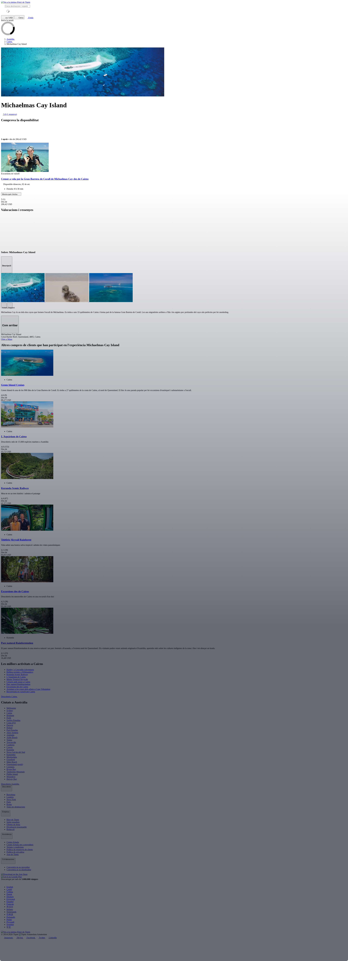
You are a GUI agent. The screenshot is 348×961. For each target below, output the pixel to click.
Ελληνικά (11, 899)
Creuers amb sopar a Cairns (18, 682)
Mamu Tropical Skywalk (17, 679)
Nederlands (11, 912)
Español (10, 901)
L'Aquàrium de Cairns (16, 677)
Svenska (10, 924)
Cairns (9, 713)
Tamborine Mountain (16, 772)
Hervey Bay (12, 779)
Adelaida (10, 735)
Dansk (9, 894)
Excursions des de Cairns (17, 687)
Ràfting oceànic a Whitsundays (20, 672)
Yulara (9, 740)
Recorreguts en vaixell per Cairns (21, 691)
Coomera (10, 767)
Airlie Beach (12, 737)
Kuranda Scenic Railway (17, 674)
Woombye (11, 776)
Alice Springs (12, 732)
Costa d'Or (11, 723)
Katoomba (11, 754)
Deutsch (10, 897)
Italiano (10, 909)
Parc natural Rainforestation (18, 684)
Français (10, 904)
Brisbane (10, 715)
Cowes (10, 747)
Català (9, 889)
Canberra (10, 745)
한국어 (10, 907)
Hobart (10, 728)
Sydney (10, 710)
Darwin (10, 725)
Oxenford (11, 759)
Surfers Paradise (13, 720)
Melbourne (11, 708)
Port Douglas (12, 730)
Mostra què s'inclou (10, 194)
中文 (9, 927)
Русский (10, 922)
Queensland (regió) (15, 764)
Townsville (11, 742)
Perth (9, 718)
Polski (9, 919)
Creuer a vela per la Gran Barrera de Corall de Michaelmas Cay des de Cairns (44, 178)
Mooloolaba (12, 757)
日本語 (10, 914)
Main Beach (12, 762)
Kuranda (10, 750)
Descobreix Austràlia (10, 784)
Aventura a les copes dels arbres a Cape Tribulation (28, 689)
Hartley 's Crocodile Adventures (20, 669)
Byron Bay (11, 769)
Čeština (10, 892)
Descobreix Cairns (9, 696)
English (10, 887)
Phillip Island (12, 774)
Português (11, 917)
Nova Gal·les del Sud (16, 752)
